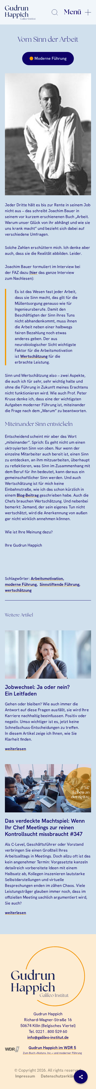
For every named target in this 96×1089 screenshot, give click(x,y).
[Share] (81, 1077)
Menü (72, 12)
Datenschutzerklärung (61, 1076)
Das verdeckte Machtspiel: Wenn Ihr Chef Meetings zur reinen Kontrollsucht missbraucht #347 (45, 827)
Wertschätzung (34, 356)
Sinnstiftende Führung (59, 584)
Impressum (25, 1076)
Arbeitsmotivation (47, 578)
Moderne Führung (50, 58)
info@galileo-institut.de (48, 1037)
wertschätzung (18, 590)
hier (33, 272)
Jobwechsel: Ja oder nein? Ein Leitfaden (37, 690)
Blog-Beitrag (28, 495)
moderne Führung (21, 584)
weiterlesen (15, 748)
